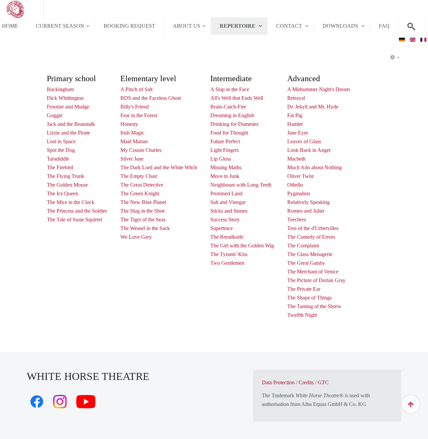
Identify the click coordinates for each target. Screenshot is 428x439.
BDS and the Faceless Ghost (150, 98)
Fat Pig (294, 115)
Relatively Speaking (308, 202)
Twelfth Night (302, 315)
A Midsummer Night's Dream (318, 89)
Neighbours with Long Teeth (241, 185)
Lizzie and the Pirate (68, 133)
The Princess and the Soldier (77, 211)
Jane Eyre (297, 133)
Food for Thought (229, 133)
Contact (289, 26)
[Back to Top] (410, 404)
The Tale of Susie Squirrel (74, 219)
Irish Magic (132, 133)
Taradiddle (58, 159)
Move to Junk (224, 176)
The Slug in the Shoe (142, 211)
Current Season (60, 26)
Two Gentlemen (227, 263)
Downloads (341, 26)
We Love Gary (136, 237)
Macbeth (296, 159)
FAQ (384, 26)
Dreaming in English (232, 115)
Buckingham (60, 89)
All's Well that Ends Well (236, 98)
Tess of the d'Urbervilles (312, 228)
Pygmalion (298, 193)
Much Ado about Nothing (314, 167)
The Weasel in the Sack (145, 228)
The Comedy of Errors (311, 237)
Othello (295, 185)
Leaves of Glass (304, 141)
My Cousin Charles (141, 150)
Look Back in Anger (309, 150)
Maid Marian (134, 141)
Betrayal (296, 98)
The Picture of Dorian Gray (316, 280)
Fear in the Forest (138, 115)
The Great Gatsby (306, 263)
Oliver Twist (300, 176)
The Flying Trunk (65, 176)
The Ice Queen (62, 193)
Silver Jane (131, 159)
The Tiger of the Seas (143, 219)
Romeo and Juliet (305, 211)
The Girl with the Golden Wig (242, 245)
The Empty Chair (138, 176)
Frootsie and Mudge (68, 106)
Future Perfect (225, 141)
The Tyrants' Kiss (228, 254)
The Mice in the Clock (70, 202)
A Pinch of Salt (136, 89)
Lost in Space (61, 141)
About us (186, 26)
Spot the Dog (61, 150)
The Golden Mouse (67, 185)
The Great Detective (141, 185)
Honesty (129, 124)
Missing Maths (225, 167)
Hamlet (295, 124)
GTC (323, 382)
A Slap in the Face (229, 89)
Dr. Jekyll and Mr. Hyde (312, 106)
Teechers (296, 219)
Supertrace (221, 228)
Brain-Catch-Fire (228, 106)
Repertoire (238, 26)
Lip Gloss (220, 159)
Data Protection (278, 382)
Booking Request (129, 26)
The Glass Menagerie (309, 254)
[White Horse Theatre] (22, 8)
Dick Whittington (65, 98)
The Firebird (60, 167)
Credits (306, 382)
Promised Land (226, 193)
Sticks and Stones (228, 211)
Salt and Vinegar (227, 202)
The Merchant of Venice (312, 271)
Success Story (225, 219)
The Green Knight (139, 193)
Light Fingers (224, 150)
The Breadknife (226, 237)
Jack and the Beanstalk (71, 124)
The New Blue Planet (143, 202)
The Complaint (303, 245)
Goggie (55, 115)
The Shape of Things (309, 297)
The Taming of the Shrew (314, 306)
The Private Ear (303, 289)
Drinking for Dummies (234, 124)
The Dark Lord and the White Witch (158, 167)
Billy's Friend (134, 106)
